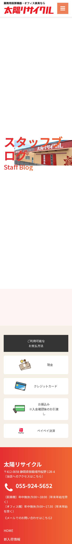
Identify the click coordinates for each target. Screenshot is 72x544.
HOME (8, 530)
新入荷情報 (12, 539)
